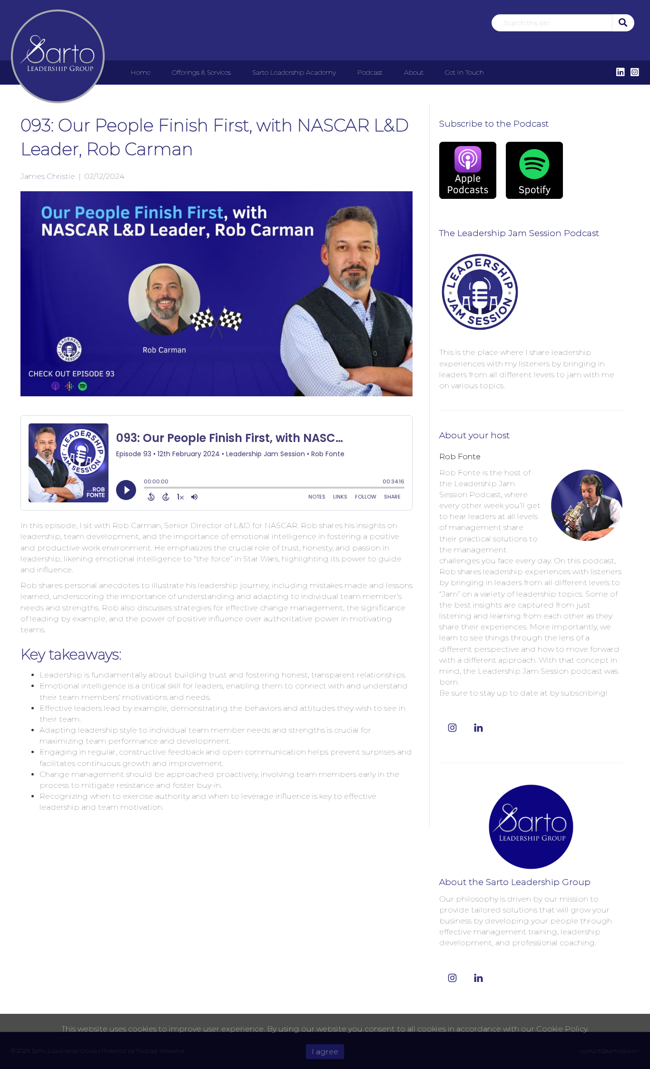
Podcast (370, 72)
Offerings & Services (201, 72)
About (413, 72)
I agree (325, 1051)
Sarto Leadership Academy (294, 72)
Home (140, 72)
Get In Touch (464, 72)
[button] (622, 22)
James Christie (47, 176)
